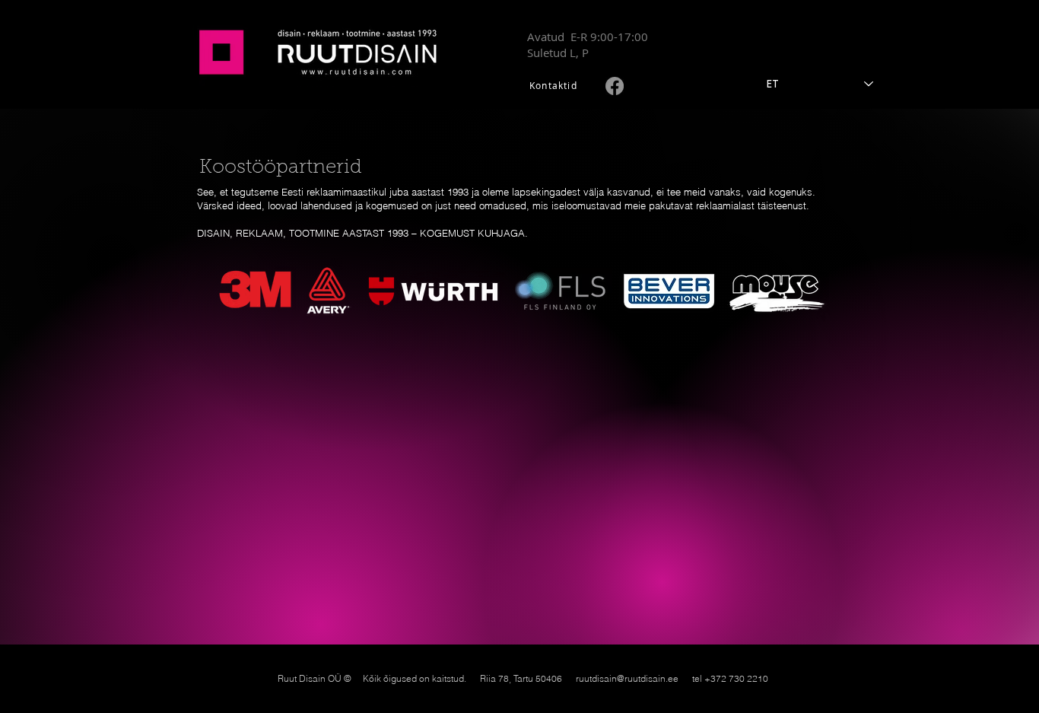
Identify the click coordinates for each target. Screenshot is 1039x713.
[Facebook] (614, 86)
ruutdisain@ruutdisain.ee (627, 678)
